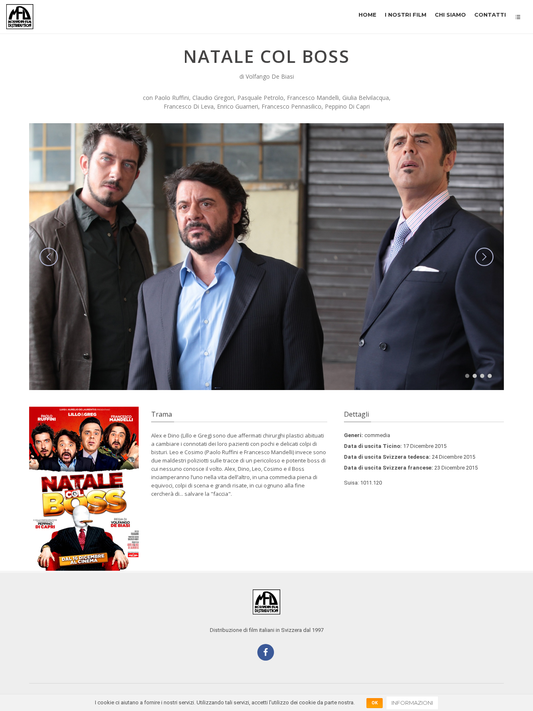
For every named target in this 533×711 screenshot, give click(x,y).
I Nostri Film (405, 14)
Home (367, 14)
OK (374, 703)
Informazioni (412, 702)
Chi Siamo (450, 14)
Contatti (490, 14)
